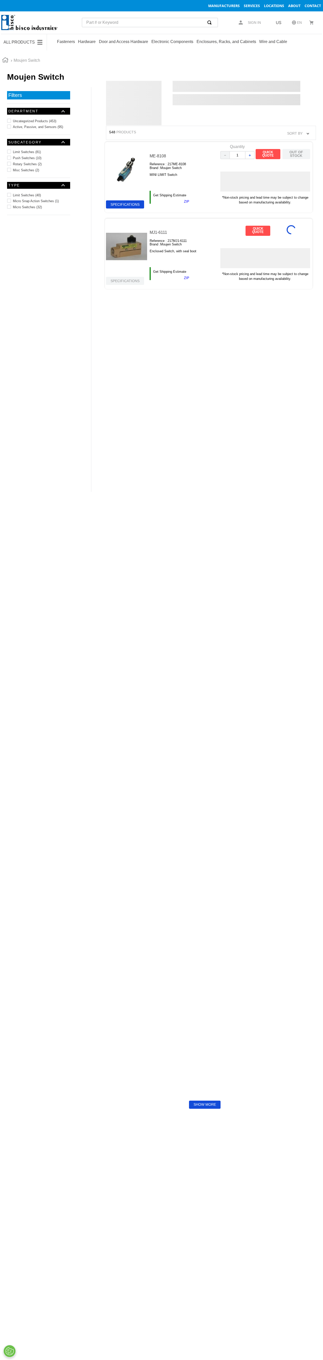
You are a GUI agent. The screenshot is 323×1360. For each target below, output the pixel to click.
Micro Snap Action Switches (36, 201)
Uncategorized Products (34, 121)
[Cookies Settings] (9, 1351)
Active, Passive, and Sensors (38, 127)
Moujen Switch (27, 60)
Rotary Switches (27, 164)
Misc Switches (26, 170)
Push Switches (27, 158)
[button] (38, 111)
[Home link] (5, 60)
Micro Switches (27, 207)
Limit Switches (27, 152)
